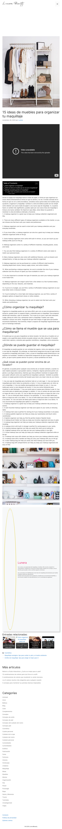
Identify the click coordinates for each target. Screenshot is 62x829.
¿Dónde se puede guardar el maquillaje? (16, 190)
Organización (6, 780)
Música (4, 777)
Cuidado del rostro (8, 737)
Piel (3, 783)
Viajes (4, 806)
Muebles (5, 774)
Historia (4, 760)
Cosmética (8, 653)
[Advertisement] (31, 20)
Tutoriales (5, 800)
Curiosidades (6, 743)
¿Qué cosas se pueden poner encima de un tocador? (21, 191)
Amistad (5, 697)
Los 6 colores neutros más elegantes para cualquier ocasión (21, 680)
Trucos (4, 797)
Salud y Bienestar (8, 794)
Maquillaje (5, 768)
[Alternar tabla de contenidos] (36, 183)
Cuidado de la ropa (8, 734)
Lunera (13, 193)
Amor (4, 700)
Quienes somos (7, 820)
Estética (5, 748)
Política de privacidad (9, 818)
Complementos (7, 711)
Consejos (5, 714)
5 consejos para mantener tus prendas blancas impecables (21, 683)
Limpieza (5, 766)
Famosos (5, 757)
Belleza (4, 703)
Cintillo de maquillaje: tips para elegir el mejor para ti (22, 658)
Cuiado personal (7, 731)
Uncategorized (7, 803)
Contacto (5, 815)
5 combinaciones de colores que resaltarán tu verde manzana (22, 677)
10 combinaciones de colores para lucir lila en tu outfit (19, 674)
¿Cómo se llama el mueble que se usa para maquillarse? (21, 188)
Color (4, 708)
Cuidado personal (8, 740)
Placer (4, 786)
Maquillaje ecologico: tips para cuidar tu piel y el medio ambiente (26, 655)
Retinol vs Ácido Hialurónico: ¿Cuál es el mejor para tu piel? (21, 671)
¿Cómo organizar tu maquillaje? (13, 185)
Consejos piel (6, 726)
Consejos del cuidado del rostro (12, 723)
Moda (4, 771)
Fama (4, 754)
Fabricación (6, 751)
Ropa (4, 791)
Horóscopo (5, 763)
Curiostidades (6, 746)
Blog (3, 706)
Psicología (5, 788)
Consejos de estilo (8, 717)
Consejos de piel (7, 720)
